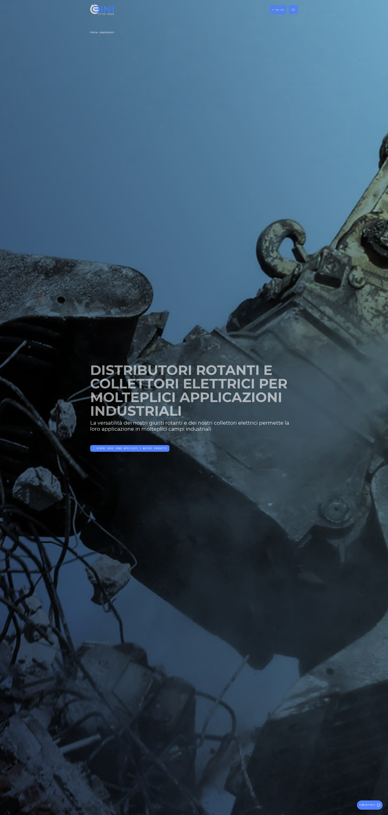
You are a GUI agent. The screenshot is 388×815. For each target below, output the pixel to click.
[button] (293, 9)
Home (94, 32)
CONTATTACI (368, 805)
